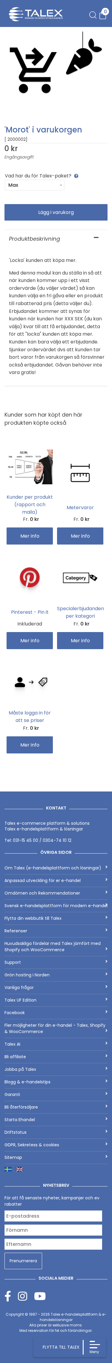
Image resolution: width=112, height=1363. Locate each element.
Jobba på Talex (20, 1069)
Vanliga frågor (19, 987)
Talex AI (12, 1044)
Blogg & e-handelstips (27, 1082)
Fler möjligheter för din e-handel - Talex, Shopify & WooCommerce (54, 1028)
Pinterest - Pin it (30, 612)
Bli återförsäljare (21, 1107)
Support (12, 962)
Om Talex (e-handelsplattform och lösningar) (52, 868)
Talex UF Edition (20, 1000)
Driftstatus (15, 1132)
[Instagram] (26, 1296)
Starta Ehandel (19, 1120)
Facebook (14, 1013)
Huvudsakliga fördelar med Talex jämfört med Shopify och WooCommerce (52, 946)
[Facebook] (11, 1296)
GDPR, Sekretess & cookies (31, 1145)
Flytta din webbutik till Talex (33, 918)
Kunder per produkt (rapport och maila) (30, 504)
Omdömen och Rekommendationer (42, 893)
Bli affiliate (15, 1057)
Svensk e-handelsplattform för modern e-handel (56, 906)
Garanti (12, 1094)
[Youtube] (40, 1296)
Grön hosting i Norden (27, 975)
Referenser (15, 931)
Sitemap (13, 1157)
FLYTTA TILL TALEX (61, 1347)
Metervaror (80, 507)
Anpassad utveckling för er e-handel (42, 880)
